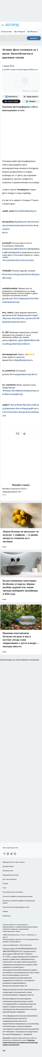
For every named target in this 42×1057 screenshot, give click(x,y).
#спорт (10, 298)
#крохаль (7, 318)
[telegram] (25, 433)
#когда (22, 411)
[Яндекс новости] (31, 96)
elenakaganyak (9, 354)
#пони (28, 274)
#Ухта (16, 298)
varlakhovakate (9, 288)
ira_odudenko (9, 384)
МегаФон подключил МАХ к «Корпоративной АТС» (14, 491)
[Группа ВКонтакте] (11, 96)
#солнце (7, 277)
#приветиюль (26, 359)
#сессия (29, 411)
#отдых (9, 343)
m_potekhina (8, 370)
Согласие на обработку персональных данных (18, 896)
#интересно (18, 343)
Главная (5, 911)
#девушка (24, 298)
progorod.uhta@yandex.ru (11, 945)
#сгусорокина (9, 260)
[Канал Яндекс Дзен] (11, 101)
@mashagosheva (13, 252)
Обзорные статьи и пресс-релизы (14, 862)
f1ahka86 (6, 270)
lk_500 (5, 332)
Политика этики (8, 870)
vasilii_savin (8, 210)
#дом (17, 359)
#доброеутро (21, 221)
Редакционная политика (10, 875)
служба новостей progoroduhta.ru (20, 69)
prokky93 (6, 242)
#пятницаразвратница (20, 374)
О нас (4, 888)
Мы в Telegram (19, 31)
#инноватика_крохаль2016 (25, 318)
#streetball (25, 210)
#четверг (7, 390)
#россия (31, 404)
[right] (39, 32)
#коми (20, 404)
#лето (18, 210)
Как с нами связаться (9, 879)
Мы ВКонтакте (32, 31)
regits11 (6, 404)
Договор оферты (8, 866)
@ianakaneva (21, 248)
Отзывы (5, 883)
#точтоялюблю (11, 411)
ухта (5, 232)
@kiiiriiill (28, 340)
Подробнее (28, 1034)
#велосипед (10, 394)
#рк (24, 404)
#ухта (33, 210)
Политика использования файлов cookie (16, 907)
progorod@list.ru (15, 941)
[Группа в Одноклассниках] (8, 853)
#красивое (10, 408)
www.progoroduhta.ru (21, 924)
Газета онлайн (6, 31)
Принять (33, 38)
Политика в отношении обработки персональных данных (19, 902)
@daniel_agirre (16, 340)
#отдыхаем (19, 274)
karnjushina (8, 221)
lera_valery (7, 312)
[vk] (18, 433)
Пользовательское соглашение (13, 892)
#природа (26, 408)
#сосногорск (28, 260)
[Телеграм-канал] (31, 101)
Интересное (6, 916)
